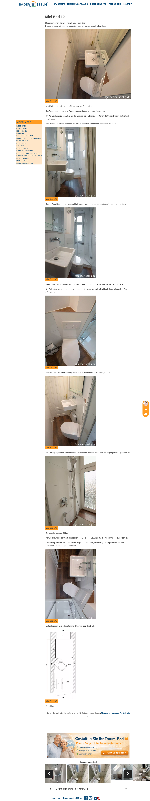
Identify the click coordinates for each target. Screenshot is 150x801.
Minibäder (20, 133)
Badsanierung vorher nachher (29, 156)
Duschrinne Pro (98, 4)
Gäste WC (20, 146)
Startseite (59, 4)
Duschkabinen (22, 148)
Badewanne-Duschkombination (28, 138)
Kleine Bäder (21, 131)
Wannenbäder (22, 141)
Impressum (56, 798)
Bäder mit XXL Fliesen (24, 151)
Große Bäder (22, 128)
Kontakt (127, 4)
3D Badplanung (22, 158)
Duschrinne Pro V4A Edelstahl (28, 153)
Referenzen (115, 4)
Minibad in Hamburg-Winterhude (115, 713)
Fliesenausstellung (77, 4)
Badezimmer (21, 126)
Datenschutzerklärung (73, 798)
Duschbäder (21, 143)
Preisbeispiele (22, 161)
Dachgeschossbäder (24, 136)
